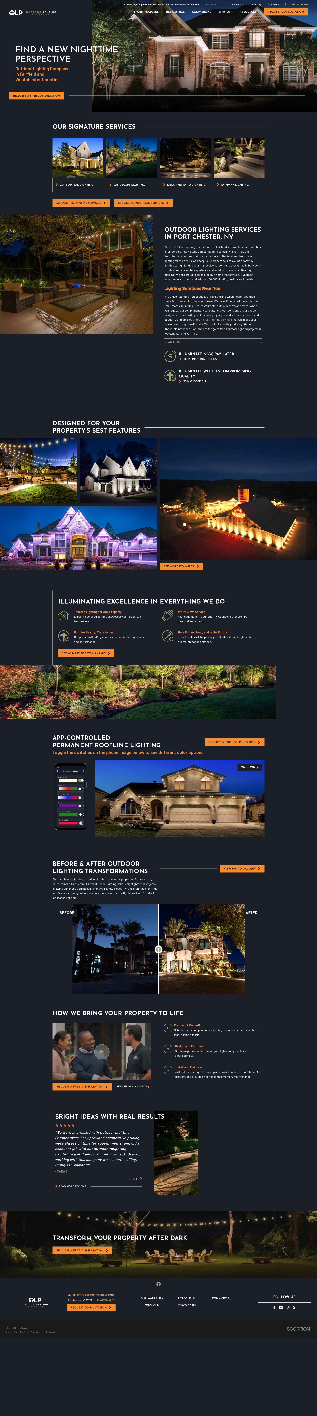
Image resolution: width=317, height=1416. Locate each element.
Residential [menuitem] (175, 12)
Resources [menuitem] (248, 12)
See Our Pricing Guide (132, 1087)
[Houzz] (294, 1307)
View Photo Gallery (240, 868)
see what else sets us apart (84, 653)
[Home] (32, 12)
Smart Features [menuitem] (146, 12)
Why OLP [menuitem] (225, 12)
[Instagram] (287, 1307)
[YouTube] (281, 1307)
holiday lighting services (216, 319)
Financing (256, 4)
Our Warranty (238, 4)
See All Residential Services (78, 203)
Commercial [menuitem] (201, 12)
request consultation (286, 12)
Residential (186, 1298)
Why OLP (152, 1305)
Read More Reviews (72, 1186)
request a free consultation (79, 1086)
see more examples (179, 566)
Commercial (221, 1298)
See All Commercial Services (141, 203)
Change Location (210, 4)
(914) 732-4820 (299, 4)
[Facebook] (274, 1307)
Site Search (273, 4)
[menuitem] (11, 1332)
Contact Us (187, 1305)
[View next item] (141, 1178)
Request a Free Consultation (36, 96)
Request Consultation (88, 1307)
